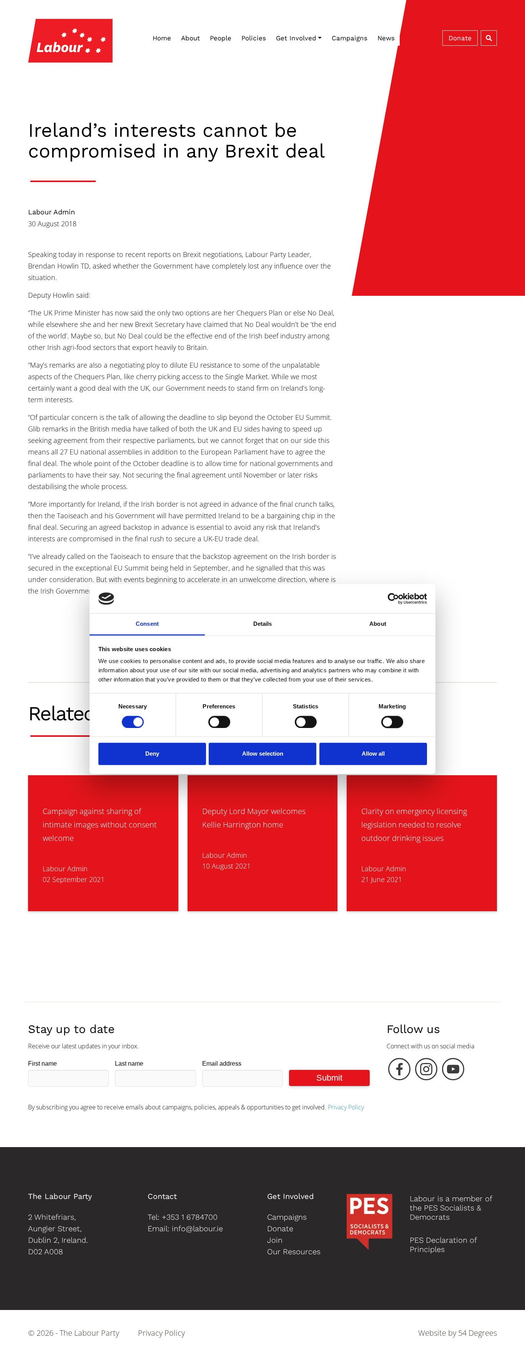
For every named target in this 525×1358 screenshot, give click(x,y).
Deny (152, 754)
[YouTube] (453, 1071)
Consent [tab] (147, 624)
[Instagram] (426, 1071)
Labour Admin (51, 212)
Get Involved (296, 38)
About (190, 38)
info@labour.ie (197, 1228)
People (220, 38)
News (386, 38)
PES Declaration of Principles (443, 1244)
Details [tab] (262, 624)
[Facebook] (399, 1071)
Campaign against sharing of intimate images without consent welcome (100, 824)
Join (274, 1240)
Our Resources (294, 1251)
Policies (253, 38)
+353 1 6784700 (190, 1217)
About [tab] (377, 624)
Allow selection (262, 754)
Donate (460, 38)
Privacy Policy (346, 1107)
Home (162, 38)
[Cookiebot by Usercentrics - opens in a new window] (393, 598)
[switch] (219, 722)
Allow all (373, 754)
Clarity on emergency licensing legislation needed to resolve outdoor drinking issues (414, 824)
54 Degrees (477, 1333)
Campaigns (349, 38)
